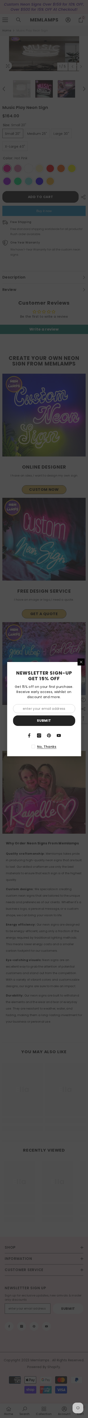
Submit (44, 720)
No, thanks (47, 746)
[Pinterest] (49, 735)
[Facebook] (29, 735)
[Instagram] (39, 735)
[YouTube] (59, 735)
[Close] (80, 661)
